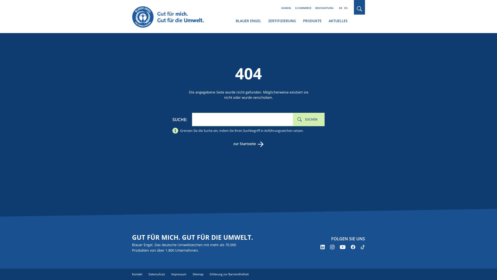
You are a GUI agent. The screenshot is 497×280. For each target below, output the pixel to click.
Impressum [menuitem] (178, 274)
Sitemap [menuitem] (198, 274)
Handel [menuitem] (286, 8)
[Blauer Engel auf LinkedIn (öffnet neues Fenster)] (322, 247)
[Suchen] (359, 8)
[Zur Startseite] (171, 17)
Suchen (311, 119)
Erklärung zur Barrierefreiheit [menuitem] (229, 274)
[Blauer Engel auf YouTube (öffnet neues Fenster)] (343, 247)
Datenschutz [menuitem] (157, 274)
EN (346, 8)
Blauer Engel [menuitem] (248, 20)
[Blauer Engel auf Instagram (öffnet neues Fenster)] (332, 247)
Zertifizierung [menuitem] (282, 20)
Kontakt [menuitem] (137, 274)
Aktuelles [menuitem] (338, 20)
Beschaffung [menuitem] (324, 8)
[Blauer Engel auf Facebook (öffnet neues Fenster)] (353, 247)
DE (340, 8)
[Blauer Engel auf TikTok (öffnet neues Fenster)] (363, 247)
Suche (179, 119)
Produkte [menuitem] (312, 20)
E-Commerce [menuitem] (303, 8)
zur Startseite (244, 143)
